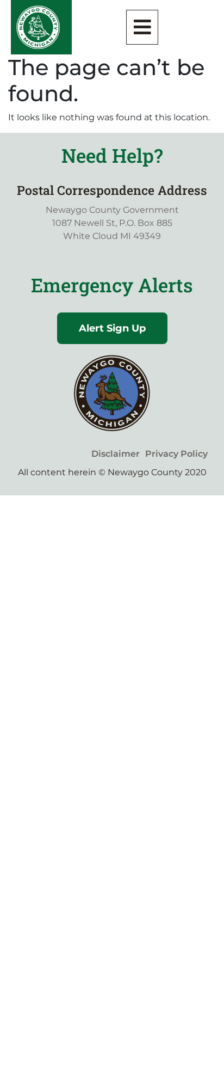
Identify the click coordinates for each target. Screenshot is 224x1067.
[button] (142, 27)
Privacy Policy (176, 454)
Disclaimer (115, 454)
